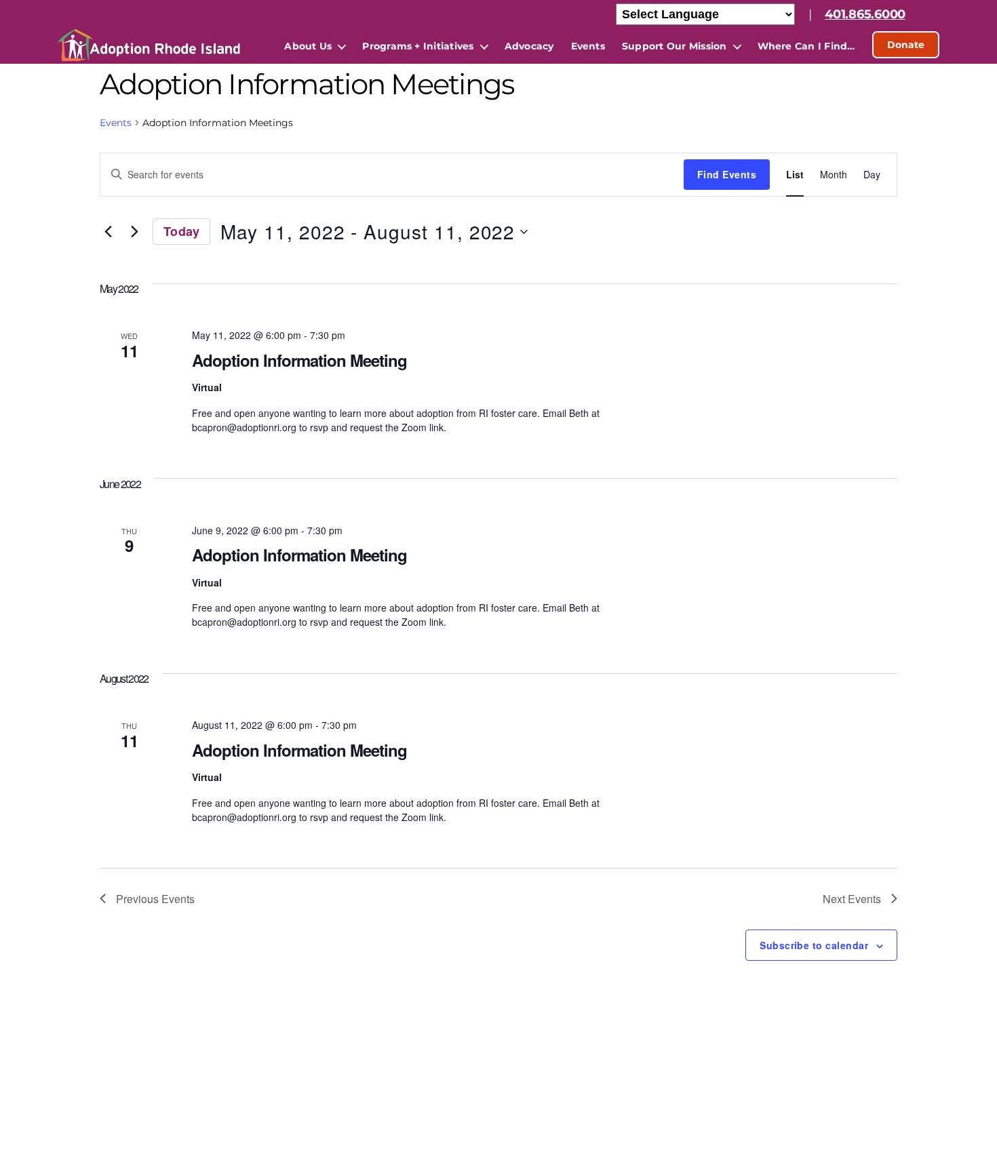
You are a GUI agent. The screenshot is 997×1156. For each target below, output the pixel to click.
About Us (308, 46)
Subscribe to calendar (814, 945)
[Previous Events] (108, 232)
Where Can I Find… (806, 46)
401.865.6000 (865, 14)
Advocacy (529, 46)
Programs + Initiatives (417, 46)
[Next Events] (134, 232)
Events (588, 46)
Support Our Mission (674, 46)
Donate (905, 45)
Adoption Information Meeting (299, 360)
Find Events (726, 174)
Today (181, 231)
